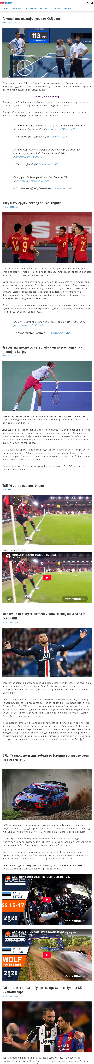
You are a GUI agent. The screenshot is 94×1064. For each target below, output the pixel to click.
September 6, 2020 (57, 136)
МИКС (57, 8)
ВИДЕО (67, 8)
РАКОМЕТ (18, 8)
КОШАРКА (31, 8)
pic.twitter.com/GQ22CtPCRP (28, 325)
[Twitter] (92, 3)
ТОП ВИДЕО (6, 490)
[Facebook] (87, 3)
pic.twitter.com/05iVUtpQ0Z (27, 156)
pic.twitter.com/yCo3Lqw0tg (34, 180)
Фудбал (5, 207)
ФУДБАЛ (4, 8)
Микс (4, 23)
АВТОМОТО (45, 8)
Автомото (6, 764)
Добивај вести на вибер (47, 96)
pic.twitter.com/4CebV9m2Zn (61, 129)
